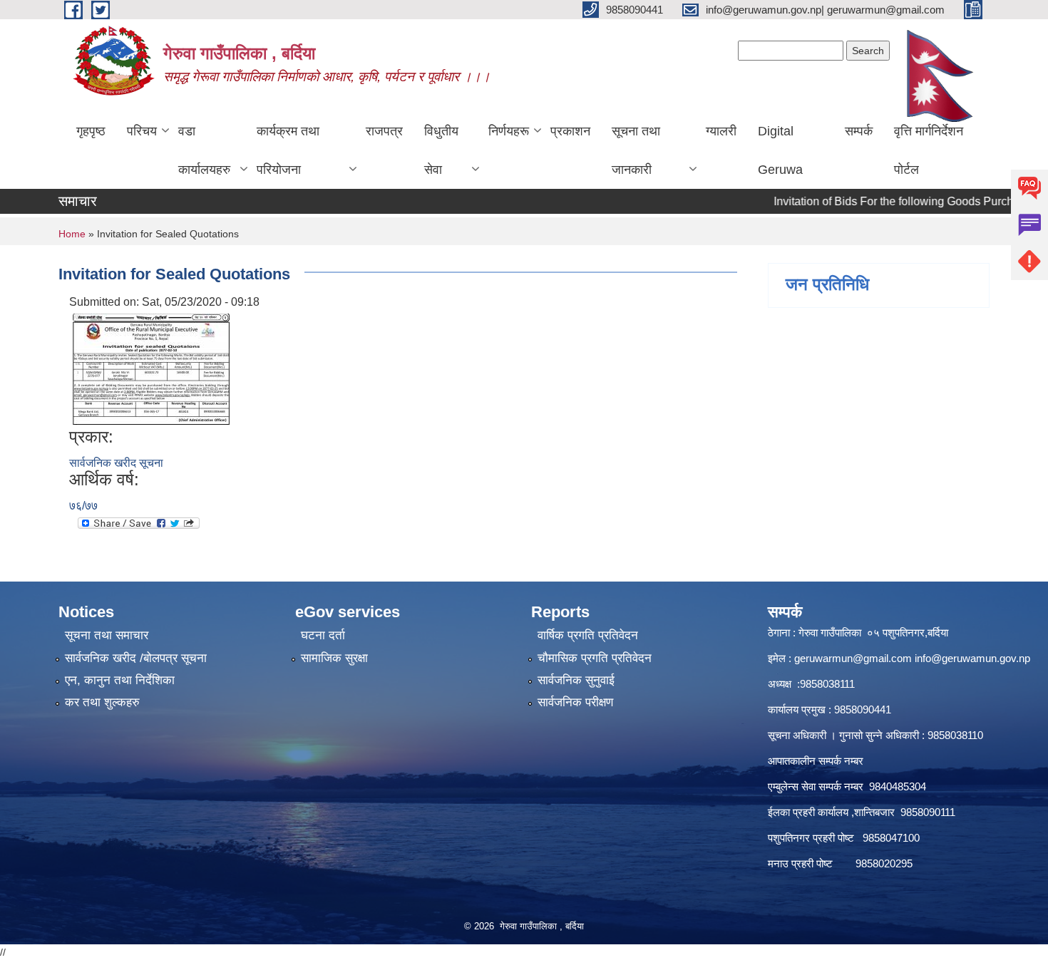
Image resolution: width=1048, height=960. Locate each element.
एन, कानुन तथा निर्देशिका (120, 680)
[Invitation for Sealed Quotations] (151, 368)
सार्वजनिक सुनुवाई (576, 680)
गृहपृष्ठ (91, 131)
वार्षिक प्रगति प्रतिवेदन (588, 635)
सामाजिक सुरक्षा (334, 658)
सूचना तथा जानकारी (636, 150)
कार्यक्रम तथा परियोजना (288, 150)
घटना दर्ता (323, 635)
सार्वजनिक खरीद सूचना (116, 463)
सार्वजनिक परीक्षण (575, 702)
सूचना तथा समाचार (106, 635)
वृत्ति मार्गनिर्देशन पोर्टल (928, 150)
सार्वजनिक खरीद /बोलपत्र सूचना (136, 658)
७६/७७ (83, 506)
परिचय (142, 131)
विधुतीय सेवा (441, 150)
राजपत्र (384, 131)
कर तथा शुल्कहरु (102, 702)
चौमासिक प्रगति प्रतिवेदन (595, 658)
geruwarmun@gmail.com (853, 658)
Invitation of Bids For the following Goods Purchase (883, 201)
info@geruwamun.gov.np (972, 658)
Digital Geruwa (780, 150)
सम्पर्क (859, 131)
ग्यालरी (721, 131)
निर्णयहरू (508, 131)
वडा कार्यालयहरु (204, 150)
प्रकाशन (570, 131)
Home (72, 233)
